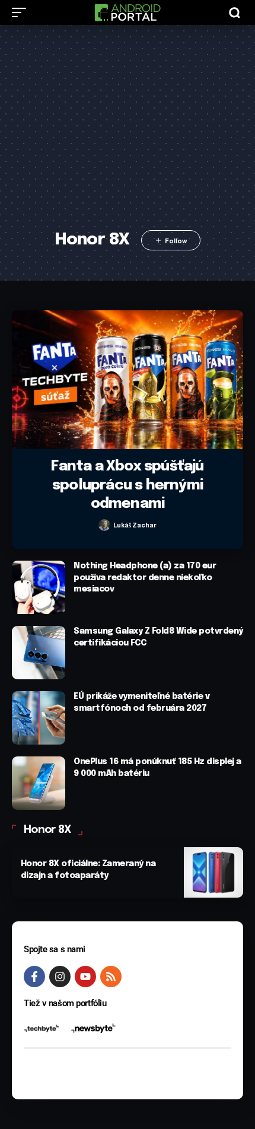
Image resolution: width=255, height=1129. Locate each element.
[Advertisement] (127, 135)
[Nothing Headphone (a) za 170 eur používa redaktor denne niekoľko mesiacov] (38, 587)
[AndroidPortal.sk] (127, 12)
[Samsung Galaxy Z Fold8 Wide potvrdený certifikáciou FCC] (38, 652)
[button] (22, 12)
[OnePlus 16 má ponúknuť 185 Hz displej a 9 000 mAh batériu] (38, 783)
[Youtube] (85, 976)
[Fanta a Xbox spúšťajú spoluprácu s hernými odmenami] (127, 379)
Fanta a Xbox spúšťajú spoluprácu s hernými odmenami (127, 485)
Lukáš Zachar (135, 525)
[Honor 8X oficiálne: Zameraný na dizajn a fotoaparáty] (213, 872)
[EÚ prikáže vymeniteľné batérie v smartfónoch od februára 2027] (38, 718)
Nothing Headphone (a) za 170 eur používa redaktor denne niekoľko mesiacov (145, 577)
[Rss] (111, 976)
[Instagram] (60, 976)
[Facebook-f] (34, 976)
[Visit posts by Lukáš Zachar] (104, 525)
